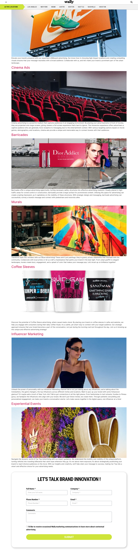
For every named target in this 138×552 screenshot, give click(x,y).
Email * (73, 499)
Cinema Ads (20, 67)
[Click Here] (6, 2)
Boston (71, 7)
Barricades (19, 135)
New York (44, 7)
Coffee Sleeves (23, 267)
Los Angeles (32, 7)
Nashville (91, 7)
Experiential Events (26, 404)
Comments (30, 510)
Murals (16, 202)
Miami (53, 7)
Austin (62, 7)
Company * (75, 489)
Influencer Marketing (27, 334)
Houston (102, 7)
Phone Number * (33, 499)
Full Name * (31, 489)
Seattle (81, 7)
